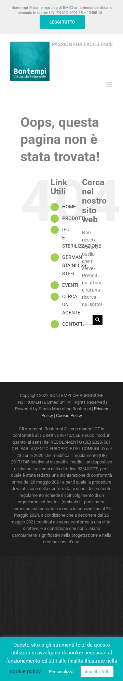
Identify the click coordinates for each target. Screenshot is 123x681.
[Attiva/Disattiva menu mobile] (109, 84)
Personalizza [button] (61, 671)
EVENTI (70, 285)
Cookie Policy (69, 415)
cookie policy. (26, 671)
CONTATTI (73, 324)
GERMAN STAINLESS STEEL (74, 265)
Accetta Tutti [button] (97, 671)
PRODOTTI (73, 218)
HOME (69, 206)
